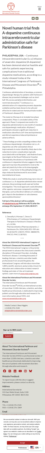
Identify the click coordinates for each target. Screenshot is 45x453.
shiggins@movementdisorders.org (18, 310)
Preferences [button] (12, 436)
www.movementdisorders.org (14, 298)
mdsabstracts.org (11, 203)
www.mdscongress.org (29, 273)
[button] (39, 8)
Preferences (22, 448)
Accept (22, 443)
